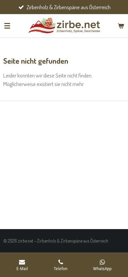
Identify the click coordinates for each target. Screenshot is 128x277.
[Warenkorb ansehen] (121, 25)
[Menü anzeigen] (7, 25)
